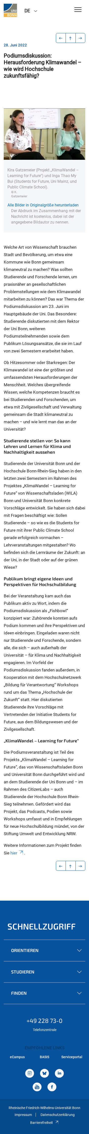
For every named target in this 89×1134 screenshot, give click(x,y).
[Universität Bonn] (10, 10)
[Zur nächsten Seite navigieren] (80, 38)
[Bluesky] (44, 1074)
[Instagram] (29, 1074)
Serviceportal (71, 1057)
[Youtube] (37, 1087)
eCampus (17, 1057)
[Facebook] (51, 1087)
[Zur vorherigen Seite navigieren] (61, 38)
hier (13, 852)
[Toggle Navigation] (78, 10)
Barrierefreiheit (41, 1123)
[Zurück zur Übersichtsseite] (71, 38)
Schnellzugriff (41, 926)
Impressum (23, 1115)
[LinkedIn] (59, 1074)
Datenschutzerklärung (58, 1115)
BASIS (44, 1057)
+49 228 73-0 (44, 1020)
